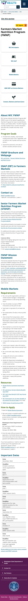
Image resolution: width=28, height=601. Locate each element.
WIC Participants (14, 47)
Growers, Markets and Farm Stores (13, 102)
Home (5, 11)
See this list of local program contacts (11, 228)
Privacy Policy (4, 597)
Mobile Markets (14, 74)
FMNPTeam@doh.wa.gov (8, 195)
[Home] (11, 2)
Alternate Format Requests (15, 597)
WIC (21, 11)
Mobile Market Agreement (15, 410)
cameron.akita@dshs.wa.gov (13, 249)
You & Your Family (13, 11)
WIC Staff (14, 61)
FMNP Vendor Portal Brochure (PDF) (13, 403)
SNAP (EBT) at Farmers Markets (13, 88)
